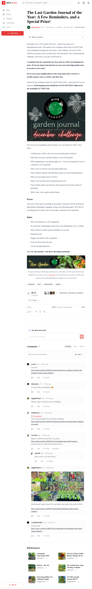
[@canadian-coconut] (51, 293)
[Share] (44, 311)
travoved (34, 435)
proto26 (37, 453)
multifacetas (35, 413)
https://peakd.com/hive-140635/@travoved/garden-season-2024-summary (54, 441)
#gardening (31, 284)
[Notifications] (84, 3)
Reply (38, 377)
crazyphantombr (37, 522)
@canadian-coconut (82, 293)
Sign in (13, 585)
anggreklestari (36, 398)
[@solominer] (45, 293)
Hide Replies (55, 448)
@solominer (63, 293)
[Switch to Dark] (79, 3)
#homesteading (48, 284)
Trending (68, 346)
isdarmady (34, 384)
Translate (47, 377)
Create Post (14, 33)
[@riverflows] (54, 293)
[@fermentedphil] (56, 293)
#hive (39, 284)
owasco (33, 364)
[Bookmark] (40, 311)
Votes (75, 346)
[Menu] (88, 3)
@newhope (71, 293)
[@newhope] (48, 293)
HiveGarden (81, 27)
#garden (58, 284)
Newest (82, 346)
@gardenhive (51, 275)
